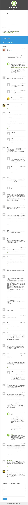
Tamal (8, 315)
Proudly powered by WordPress (10, 503)
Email (3, 492)
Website (4, 495)
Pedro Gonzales (9, 460)
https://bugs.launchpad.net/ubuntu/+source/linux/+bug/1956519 (19, 67)
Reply (7, 108)
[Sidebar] (1, 9)
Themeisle (19, 503)
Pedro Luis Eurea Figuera (11, 443)
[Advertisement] (15, 19)
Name (4, 489)
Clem (12, 63)
